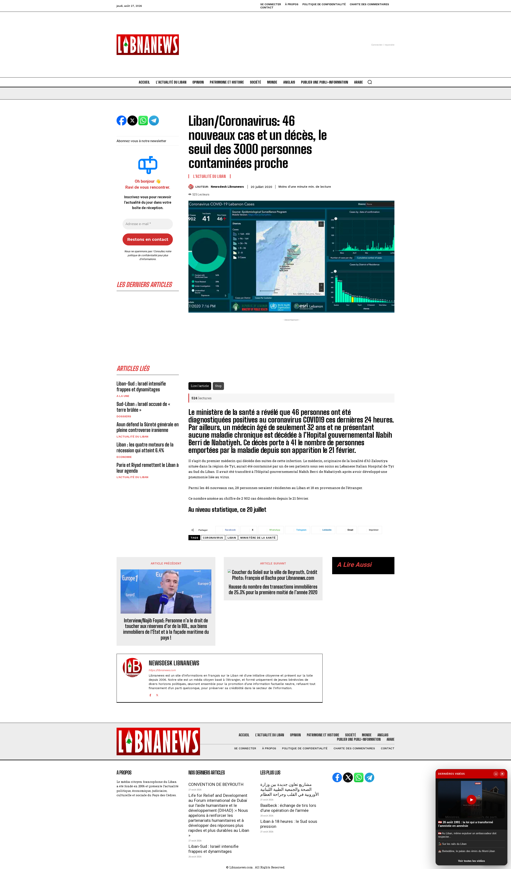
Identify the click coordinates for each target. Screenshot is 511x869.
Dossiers (124, 416)
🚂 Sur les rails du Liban (452, 843)
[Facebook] (150, 694)
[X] (157, 694)
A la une (123, 396)
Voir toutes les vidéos (471, 860)
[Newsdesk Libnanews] (191, 186)
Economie (124, 456)
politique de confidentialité (142, 255)
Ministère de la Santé (258, 537)
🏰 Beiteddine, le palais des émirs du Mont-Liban (466, 851)
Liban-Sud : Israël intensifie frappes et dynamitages (141, 386)
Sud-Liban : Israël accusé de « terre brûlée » (143, 407)
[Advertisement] (255, 40)
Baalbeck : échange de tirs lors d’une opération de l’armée (288, 808)
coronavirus (213, 537)
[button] (369, 82)
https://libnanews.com (162, 670)
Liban (232, 537)
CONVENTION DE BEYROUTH (216, 784)
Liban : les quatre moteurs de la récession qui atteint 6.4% (145, 447)
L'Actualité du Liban (132, 436)
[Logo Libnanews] (148, 44)
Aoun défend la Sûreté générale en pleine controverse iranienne (148, 427)
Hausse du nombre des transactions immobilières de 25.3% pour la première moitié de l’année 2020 (273, 589)
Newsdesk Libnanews (227, 186)
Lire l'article (200, 386)
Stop (218, 386)
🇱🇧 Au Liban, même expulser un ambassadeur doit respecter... (467, 835)
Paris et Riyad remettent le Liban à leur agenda (148, 468)
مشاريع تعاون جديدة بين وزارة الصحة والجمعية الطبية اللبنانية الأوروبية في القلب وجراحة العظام (289, 789)
